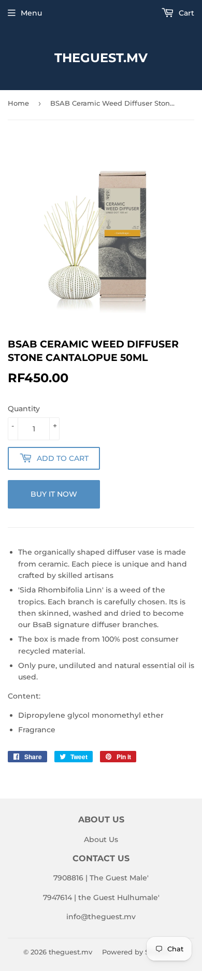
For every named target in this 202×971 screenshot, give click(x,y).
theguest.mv (101, 57)
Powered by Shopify (136, 952)
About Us (101, 839)
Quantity (24, 408)
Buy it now (54, 494)
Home (18, 103)
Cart (185, 13)
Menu (31, 13)
